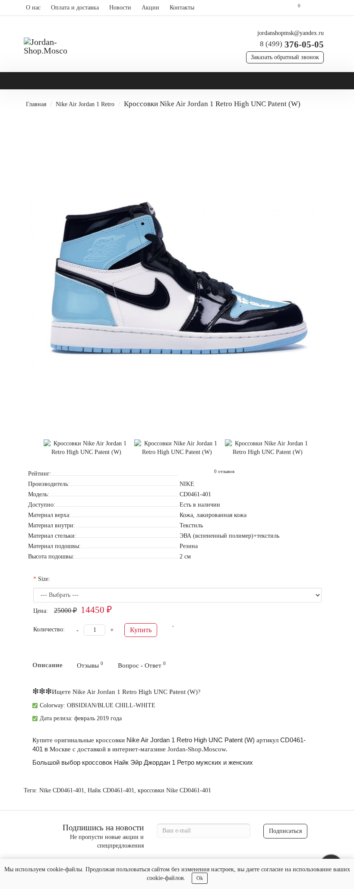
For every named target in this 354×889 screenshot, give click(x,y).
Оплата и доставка (75, 7)
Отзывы (90, 665)
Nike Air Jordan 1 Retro (85, 104)
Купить (141, 630)
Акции (150, 7)
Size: (44, 579)
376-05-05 (292, 44)
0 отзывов (224, 471)
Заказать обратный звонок (285, 57)
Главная (36, 104)
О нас (33, 7)
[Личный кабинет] (318, 8)
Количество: (49, 629)
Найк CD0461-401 (111, 790)
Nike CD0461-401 (61, 790)
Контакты (182, 7)
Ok (199, 878)
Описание (47, 665)
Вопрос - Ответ (142, 665)
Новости (120, 7)
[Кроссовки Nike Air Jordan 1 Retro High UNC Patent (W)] (177, 274)
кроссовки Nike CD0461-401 (174, 790)
